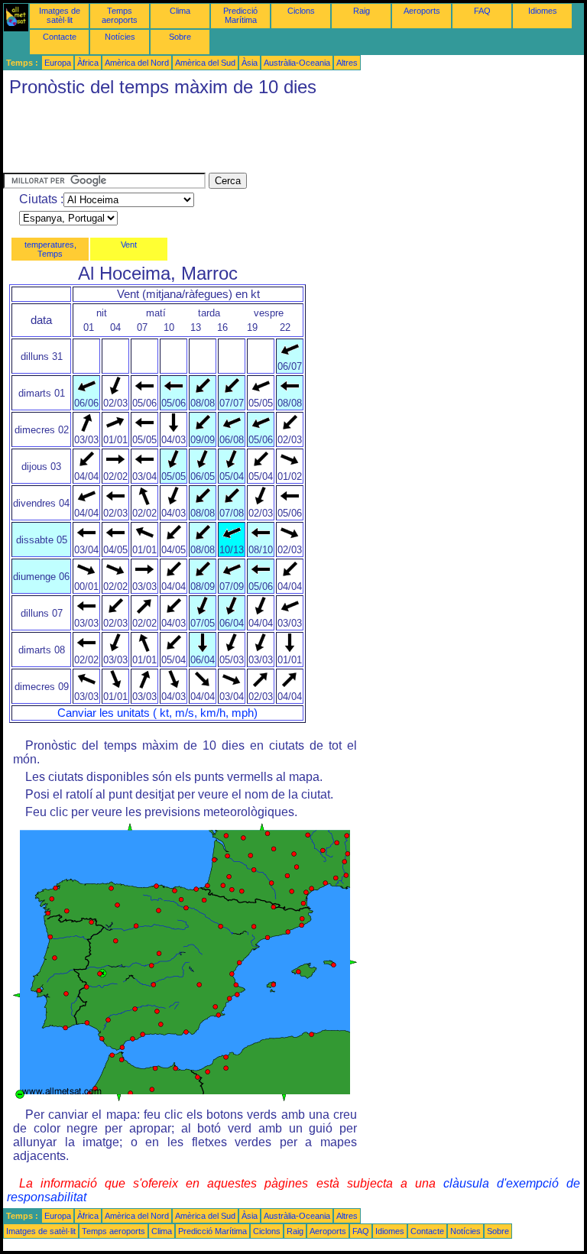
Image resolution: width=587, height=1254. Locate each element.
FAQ (482, 10)
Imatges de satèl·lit (59, 15)
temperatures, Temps (50, 249)
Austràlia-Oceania (297, 62)
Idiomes (542, 10)
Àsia (250, 62)
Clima (180, 10)
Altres (347, 62)
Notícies (120, 36)
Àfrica (88, 62)
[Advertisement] (281, 138)
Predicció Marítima (240, 15)
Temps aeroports (120, 15)
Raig (361, 10)
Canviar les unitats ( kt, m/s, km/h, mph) (157, 713)
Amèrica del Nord (137, 62)
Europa (57, 62)
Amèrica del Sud (205, 62)
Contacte (59, 36)
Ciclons (301, 10)
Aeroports (422, 10)
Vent (129, 244)
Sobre (180, 36)
